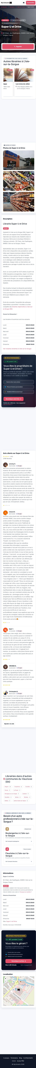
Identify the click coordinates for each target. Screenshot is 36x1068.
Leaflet (17, 1005)
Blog (20, 1058)
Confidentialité (28, 1058)
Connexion (30, 2)
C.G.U (14, 1061)
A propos (6, 1058)
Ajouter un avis (9, 724)
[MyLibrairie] (8, 2)
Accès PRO (20, 1061)
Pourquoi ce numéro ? (25, 892)
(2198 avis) (14, 30)
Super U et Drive (11, 921)
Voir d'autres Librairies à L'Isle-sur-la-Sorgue (17, 349)
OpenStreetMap (24, 1005)
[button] (18, 989)
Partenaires (14, 1058)
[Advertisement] (18, 121)
